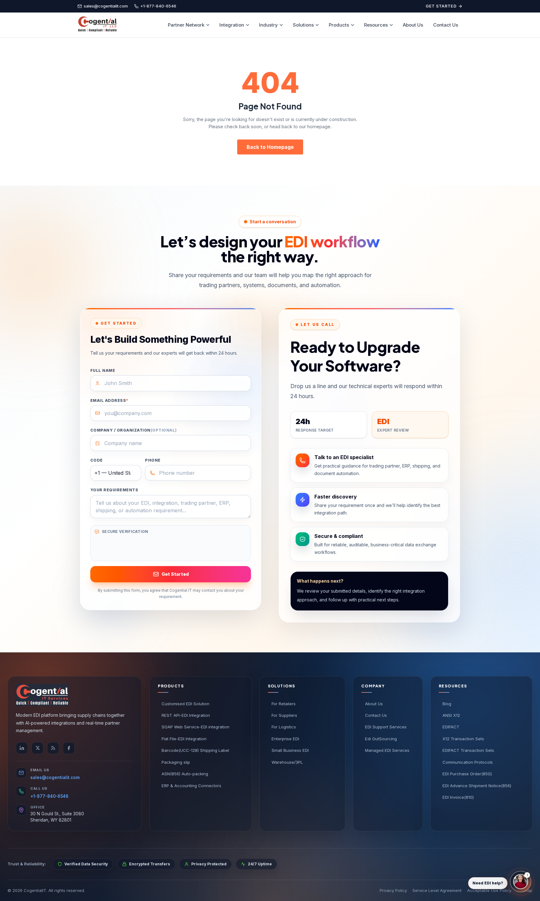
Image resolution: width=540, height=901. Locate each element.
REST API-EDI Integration (186, 715)
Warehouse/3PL (287, 762)
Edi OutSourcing (381, 738)
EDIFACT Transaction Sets (468, 750)
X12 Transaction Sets (463, 738)
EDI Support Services (386, 726)
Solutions (303, 25)
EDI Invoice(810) (458, 797)
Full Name (102, 370)
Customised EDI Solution (185, 703)
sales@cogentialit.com (55, 777)
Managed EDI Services (387, 750)
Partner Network (186, 25)
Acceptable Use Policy (489, 890)
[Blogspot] (53, 748)
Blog (446, 703)
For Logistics (284, 726)
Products (339, 25)
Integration (231, 25)
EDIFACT (450, 726)
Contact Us (445, 25)
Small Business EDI (290, 750)
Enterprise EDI (285, 738)
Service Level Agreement (437, 890)
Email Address (109, 400)
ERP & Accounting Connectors (191, 785)
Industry (268, 25)
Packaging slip (176, 762)
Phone (152, 460)
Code (96, 460)
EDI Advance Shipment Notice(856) (476, 785)
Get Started (441, 5)
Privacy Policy (393, 890)
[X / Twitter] (37, 748)
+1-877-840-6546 (49, 796)
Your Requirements (114, 490)
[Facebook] (69, 748)
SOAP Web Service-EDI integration (195, 726)
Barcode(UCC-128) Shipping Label (195, 750)
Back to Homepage (270, 147)
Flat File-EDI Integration (184, 738)
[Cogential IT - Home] (97, 25)
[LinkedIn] (22, 748)
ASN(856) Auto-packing (185, 773)
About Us (413, 25)
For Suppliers (284, 715)
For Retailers (284, 703)
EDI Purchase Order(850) (467, 773)
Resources (376, 25)
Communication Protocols (467, 762)
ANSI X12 (451, 715)
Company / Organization (133, 430)
